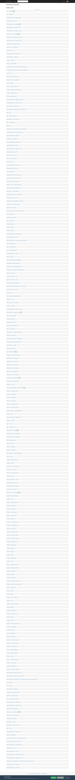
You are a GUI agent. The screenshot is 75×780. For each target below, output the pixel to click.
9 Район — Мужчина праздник (12, 653)
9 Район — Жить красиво (11, 400)
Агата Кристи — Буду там (11, 335)
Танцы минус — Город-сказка (12, 34)
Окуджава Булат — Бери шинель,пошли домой (15, 269)
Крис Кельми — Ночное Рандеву (13, 191)
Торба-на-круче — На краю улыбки (13, 204)
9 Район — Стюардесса (11, 449)
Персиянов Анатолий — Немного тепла (14, 148)
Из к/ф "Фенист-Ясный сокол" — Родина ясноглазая (16, 738)
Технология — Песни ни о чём (12, 289)
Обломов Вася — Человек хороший (13, 725)
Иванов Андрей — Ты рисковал (12, 106)
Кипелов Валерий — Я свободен (13, 24)
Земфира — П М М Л (10, 384)
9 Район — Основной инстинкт (12, 502)
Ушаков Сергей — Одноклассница (13, 282)
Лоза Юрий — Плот (10, 161)
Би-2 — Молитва (10, 11)
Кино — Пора (9, 685)
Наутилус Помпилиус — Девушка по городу (14, 309)
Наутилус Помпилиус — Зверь (12, 253)
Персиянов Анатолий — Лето (12, 151)
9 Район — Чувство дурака (11, 63)
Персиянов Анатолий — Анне (12, 276)
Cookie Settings (44, 773)
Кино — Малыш (9, 682)
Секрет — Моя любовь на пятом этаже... (14, 178)
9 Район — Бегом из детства (12, 613)
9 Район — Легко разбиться (12, 626)
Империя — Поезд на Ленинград (13, 76)
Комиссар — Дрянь (10, 476)
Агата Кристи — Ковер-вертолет (12, 377)
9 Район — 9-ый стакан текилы (12, 472)
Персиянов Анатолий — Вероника (13, 135)
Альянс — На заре (10, 83)
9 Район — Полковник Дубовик (12, 525)
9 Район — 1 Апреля (10, 305)
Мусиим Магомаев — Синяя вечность (13, 27)
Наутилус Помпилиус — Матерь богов (13, 731)
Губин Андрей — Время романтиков (13, 263)
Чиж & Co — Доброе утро (11, 734)
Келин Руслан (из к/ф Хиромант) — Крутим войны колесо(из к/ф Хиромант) (20, 761)
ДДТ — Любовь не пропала (12, 115)
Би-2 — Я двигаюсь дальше (12, 250)
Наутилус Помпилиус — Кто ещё (13, 479)
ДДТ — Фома (9, 125)
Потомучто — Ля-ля (10, 299)
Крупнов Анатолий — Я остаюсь (12, 368)
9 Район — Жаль (10, 561)
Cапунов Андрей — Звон (11, 322)
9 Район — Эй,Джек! (10, 60)
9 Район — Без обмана (11, 571)
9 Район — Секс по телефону (12, 597)
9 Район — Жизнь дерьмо (11, 558)
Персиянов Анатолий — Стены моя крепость (15, 132)
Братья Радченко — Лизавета (12, 56)
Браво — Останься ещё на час (12, 325)
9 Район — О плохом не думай (12, 535)
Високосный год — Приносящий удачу (14, 341)
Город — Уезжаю (10, 256)
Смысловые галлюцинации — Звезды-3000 (14, 338)
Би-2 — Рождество (10, 214)
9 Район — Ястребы (10, 230)
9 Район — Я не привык (11, 505)
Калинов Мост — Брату (11, 721)
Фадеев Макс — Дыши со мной (12, 361)
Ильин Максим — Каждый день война (13, 296)
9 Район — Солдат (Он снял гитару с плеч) (14, 584)
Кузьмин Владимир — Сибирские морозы (14, 17)
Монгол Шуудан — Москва (11, 430)
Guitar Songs (9, 1)
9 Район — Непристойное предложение (14, 89)
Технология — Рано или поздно (12, 711)
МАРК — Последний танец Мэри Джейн (14, 260)
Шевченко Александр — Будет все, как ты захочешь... (16, 286)
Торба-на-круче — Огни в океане (13, 715)
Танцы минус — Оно (10, 50)
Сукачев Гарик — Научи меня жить (13, 119)
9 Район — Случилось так (11, 469)
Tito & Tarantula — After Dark (12, 689)
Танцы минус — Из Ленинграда (12, 371)
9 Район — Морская (10, 551)
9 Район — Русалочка (11, 224)
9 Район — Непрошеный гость (12, 541)
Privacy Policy (37, 773)
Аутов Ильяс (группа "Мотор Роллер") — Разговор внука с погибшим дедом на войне (22, 679)
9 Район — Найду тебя (11, 548)
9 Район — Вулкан (10, 590)
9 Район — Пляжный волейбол (12, 404)
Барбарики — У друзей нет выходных (13, 355)
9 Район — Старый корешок (12, 512)
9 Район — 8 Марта (10, 463)
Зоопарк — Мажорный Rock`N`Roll (13, 692)
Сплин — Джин (9, 456)
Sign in (64, 1)
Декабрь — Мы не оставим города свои (14, 184)
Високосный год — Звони (11, 345)
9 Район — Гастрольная (11, 636)
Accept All (53, 777)
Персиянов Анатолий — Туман (12, 145)
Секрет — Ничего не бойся (11, 158)
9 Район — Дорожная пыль (12, 96)
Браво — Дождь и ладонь (11, 440)
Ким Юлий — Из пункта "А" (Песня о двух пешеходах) (16, 129)
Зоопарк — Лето (10, 292)
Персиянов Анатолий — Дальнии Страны (14, 744)
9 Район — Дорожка (10, 607)
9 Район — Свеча (10, 499)
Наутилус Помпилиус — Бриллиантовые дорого (15, 754)
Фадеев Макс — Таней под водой (13, 358)
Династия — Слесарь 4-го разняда (13, 669)
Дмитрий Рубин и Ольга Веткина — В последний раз (16, 109)
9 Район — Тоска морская (11, 662)
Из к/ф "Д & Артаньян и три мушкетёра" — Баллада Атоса (17, 70)
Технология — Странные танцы (12, 708)
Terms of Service (31, 773)
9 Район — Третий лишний (11, 508)
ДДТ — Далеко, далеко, (11, 427)
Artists (15, 1)
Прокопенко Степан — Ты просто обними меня (15, 210)
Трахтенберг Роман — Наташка (12, 302)
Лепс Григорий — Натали (11, 207)
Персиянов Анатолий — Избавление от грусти (15, 99)
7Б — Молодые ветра (11, 351)
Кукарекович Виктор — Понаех (12, 168)
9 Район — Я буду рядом (11, 394)
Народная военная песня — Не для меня (14, 194)
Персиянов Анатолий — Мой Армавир (14, 417)
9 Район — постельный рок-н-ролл (13, 522)
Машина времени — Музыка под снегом (14, 672)
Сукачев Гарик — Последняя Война (13, 181)
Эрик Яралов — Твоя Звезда (12, 138)
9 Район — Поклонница (11, 528)
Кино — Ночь (9, 73)
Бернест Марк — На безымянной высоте (14, 266)
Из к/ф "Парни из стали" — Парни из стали (14, 102)
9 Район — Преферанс (11, 446)
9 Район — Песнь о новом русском (13, 623)
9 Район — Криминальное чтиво (12, 86)
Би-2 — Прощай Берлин (11, 246)
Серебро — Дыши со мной (11, 718)
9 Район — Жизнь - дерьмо (12, 489)
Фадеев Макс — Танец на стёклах (13, 364)
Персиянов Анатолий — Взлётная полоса (14, 40)
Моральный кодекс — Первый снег (13, 486)
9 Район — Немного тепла (11, 544)
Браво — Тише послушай (11, 315)
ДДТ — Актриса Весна (11, 122)
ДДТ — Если (9, 728)
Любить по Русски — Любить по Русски (14, 741)
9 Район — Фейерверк (11, 633)
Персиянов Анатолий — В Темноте (13, 165)
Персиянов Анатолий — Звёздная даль (14, 705)
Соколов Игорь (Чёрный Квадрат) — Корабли (15, 201)
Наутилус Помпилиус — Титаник (12, 751)
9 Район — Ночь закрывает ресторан (13, 580)
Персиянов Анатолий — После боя (13, 764)
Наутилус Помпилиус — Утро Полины (13, 702)
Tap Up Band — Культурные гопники (13, 43)
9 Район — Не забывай (11, 577)
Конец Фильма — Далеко (11, 217)
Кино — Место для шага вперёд (12, 698)
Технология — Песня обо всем (12, 695)
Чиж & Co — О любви (10, 420)
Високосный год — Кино (11, 348)
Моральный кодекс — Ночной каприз (13, 436)
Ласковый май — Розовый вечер (12, 381)
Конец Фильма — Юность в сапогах (13, 312)
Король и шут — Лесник (11, 155)
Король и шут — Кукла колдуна (12, 492)
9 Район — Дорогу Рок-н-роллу (12, 564)
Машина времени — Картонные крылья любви (15, 675)
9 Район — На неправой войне (12, 391)
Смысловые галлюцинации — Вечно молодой (15, 387)
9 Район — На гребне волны (12, 93)
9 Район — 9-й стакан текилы (12, 459)
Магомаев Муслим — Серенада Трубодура (14, 410)
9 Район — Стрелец (10, 443)
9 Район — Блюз (10, 413)
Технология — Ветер (10, 318)
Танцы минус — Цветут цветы (12, 47)
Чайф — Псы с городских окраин (13, 407)
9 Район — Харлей (10, 617)
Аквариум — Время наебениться (13, 495)
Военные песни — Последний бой (13, 79)
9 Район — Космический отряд (12, 659)
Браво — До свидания (11, 328)
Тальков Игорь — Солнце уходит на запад (14, 332)
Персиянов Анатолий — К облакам (13, 767)
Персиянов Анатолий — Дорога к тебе (14, 187)
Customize (67, 777)
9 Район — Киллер (10, 554)
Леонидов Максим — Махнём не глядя (14, 174)
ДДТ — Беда (9, 112)
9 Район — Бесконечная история (13, 567)
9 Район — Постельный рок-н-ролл (13, 639)
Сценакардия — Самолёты (12, 20)
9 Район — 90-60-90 (10, 630)
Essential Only (60, 777)
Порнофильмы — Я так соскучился (13, 433)
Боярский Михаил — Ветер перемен (13, 53)
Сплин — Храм (9, 423)
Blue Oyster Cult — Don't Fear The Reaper (14, 453)
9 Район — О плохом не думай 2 (13, 538)
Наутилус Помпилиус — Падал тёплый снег (15, 757)
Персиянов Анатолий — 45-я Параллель (14, 233)
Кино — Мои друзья (10, 171)
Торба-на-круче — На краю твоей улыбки (14, 37)
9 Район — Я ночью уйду (11, 397)
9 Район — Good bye (10, 574)
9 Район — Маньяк (10, 227)
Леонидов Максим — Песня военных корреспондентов (17, 66)
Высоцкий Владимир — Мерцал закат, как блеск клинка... (17, 240)
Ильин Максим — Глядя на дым (12, 466)
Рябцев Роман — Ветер (11, 748)
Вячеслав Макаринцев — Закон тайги (13, 142)
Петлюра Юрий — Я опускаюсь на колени (14, 30)
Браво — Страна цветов (11, 243)
